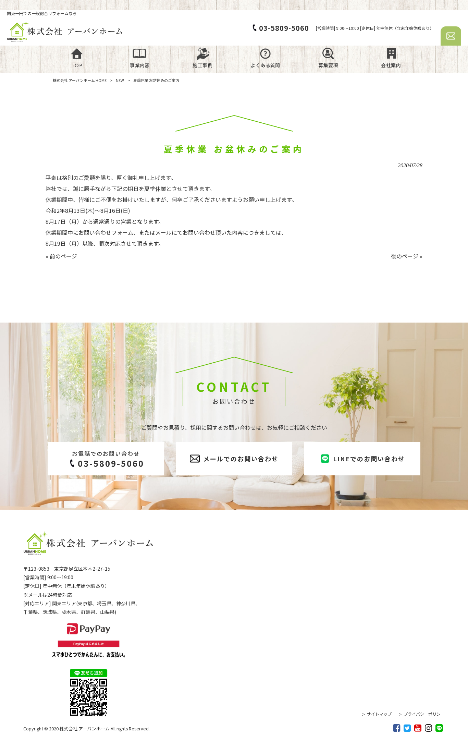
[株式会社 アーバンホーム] (65, 31)
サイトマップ (379, 714)
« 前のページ (61, 256)
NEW (120, 80)
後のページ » (406, 256)
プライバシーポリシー (424, 714)
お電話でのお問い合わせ (108, 459)
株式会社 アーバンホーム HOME (80, 80)
